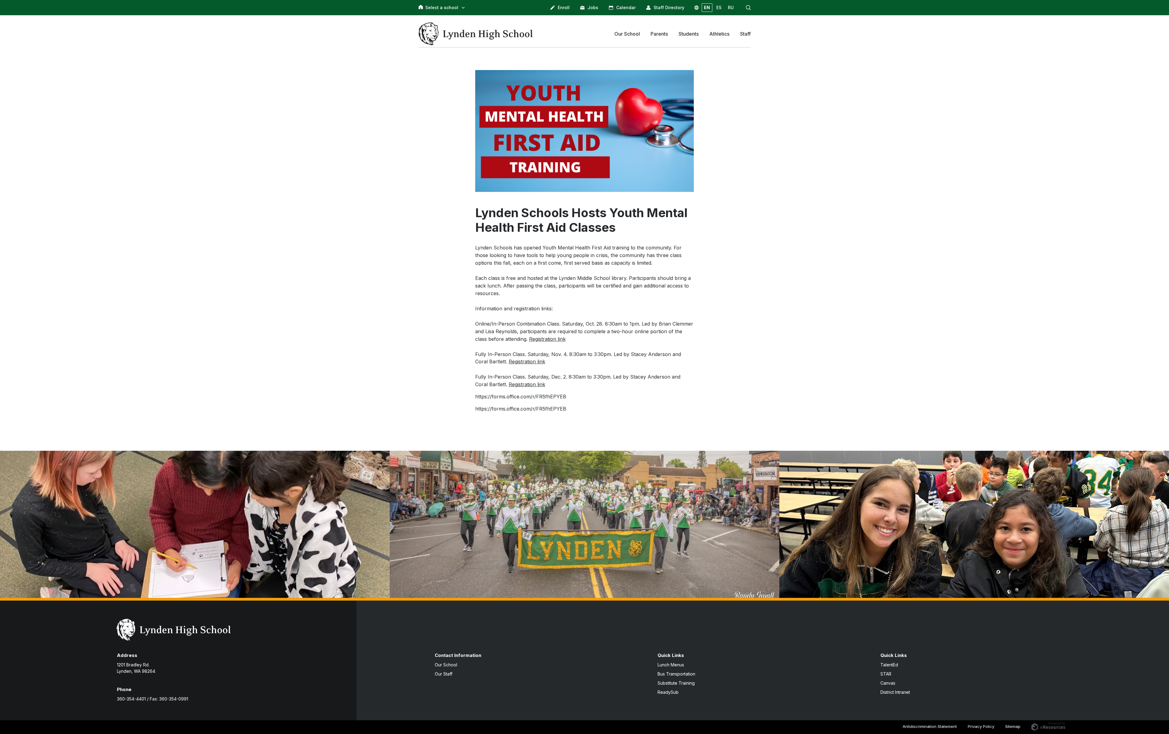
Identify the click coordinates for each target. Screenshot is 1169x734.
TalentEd (889, 664)
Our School (446, 664)
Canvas (887, 683)
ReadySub (668, 692)
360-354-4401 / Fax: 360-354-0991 (152, 698)
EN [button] (707, 7)
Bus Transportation (676, 673)
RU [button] (731, 7)
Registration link (547, 339)
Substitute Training (676, 683)
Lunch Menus (671, 664)
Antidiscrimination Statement (930, 726)
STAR (885, 673)
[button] (748, 7)
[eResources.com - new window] (1048, 726)
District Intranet (895, 692)
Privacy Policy (981, 726)
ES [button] (718, 7)
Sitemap (1012, 726)
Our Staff (443, 673)
